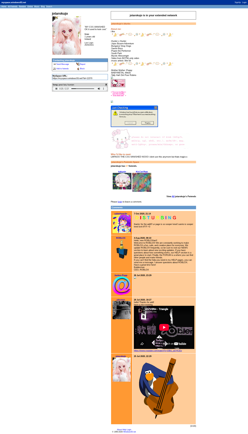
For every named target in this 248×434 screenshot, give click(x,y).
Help (124, 430)
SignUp (238, 2)
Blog (43, 6)
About (119, 430)
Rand (22, 6)
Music (36, 6)
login (120, 201)
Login (244, 2)
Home (3, 6)
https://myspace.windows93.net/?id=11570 (72, 78)
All (12, 6)
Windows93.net (129, 432)
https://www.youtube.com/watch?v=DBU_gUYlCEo (158, 350)
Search (49, 6)
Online (30, 6)
